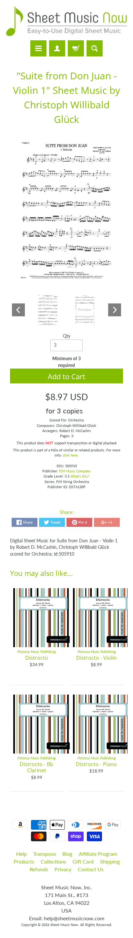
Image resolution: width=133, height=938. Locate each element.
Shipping (110, 861)
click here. (71, 455)
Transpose (44, 854)
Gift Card (83, 861)
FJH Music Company (75, 471)
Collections (53, 861)
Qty (66, 336)
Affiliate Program (98, 854)
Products (24, 861)
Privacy (63, 869)
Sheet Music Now (64, 925)
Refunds (39, 869)
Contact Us (91, 869)
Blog (67, 854)
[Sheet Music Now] (66, 21)
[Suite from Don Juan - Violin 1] (48, 310)
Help (21, 854)
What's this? (79, 476)
